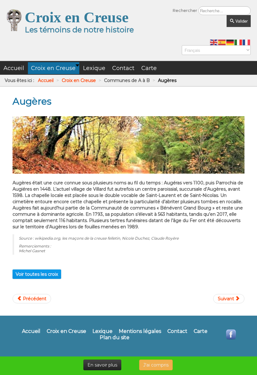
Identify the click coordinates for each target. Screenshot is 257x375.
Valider (241, 21)
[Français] (247, 42)
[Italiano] (238, 42)
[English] (214, 42)
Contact (177, 331)
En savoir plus (102, 365)
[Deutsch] (230, 42)
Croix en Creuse (66, 331)
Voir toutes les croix (37, 274)
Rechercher (185, 10)
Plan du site (114, 337)
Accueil (31, 331)
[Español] (222, 42)
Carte (200, 331)
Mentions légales (140, 331)
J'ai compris (156, 365)
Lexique (102, 331)
